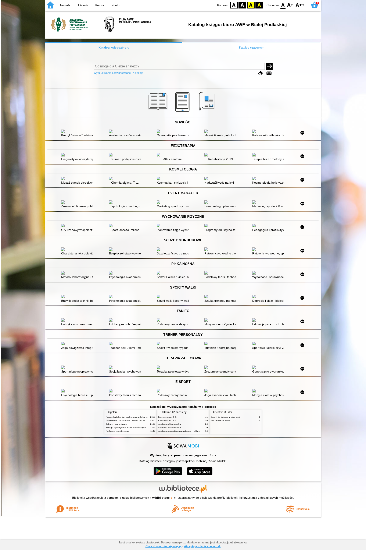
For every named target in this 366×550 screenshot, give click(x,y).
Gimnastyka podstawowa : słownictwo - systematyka (131, 420)
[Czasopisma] (207, 111)
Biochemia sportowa (220, 420)
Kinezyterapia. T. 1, (167, 417)
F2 (300, 5)
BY (259, 5)
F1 (290, 5)
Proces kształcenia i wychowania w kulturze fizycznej (131, 417)
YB (250, 5)
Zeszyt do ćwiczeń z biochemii (225, 417)
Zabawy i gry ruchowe (116, 424)
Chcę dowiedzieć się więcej (164, 546)
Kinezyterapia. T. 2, (167, 420)
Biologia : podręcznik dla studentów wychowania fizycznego (135, 427)
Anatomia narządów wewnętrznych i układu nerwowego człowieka (190, 431)
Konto (115, 5)
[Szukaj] (269, 66)
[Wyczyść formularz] (260, 73)
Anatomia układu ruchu (169, 424)
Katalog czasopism (251, 47)
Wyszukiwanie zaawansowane (112, 72)
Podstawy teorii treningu (117, 431)
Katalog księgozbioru (113, 47)
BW (242, 5)
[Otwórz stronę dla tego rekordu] (78, 132)
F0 (283, 5)
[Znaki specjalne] (269, 73)
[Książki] (158, 111)
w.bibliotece (162, 497)
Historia (83, 5)
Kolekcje (138, 72)
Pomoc (100, 5)
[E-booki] (183, 111)
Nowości (65, 5)
